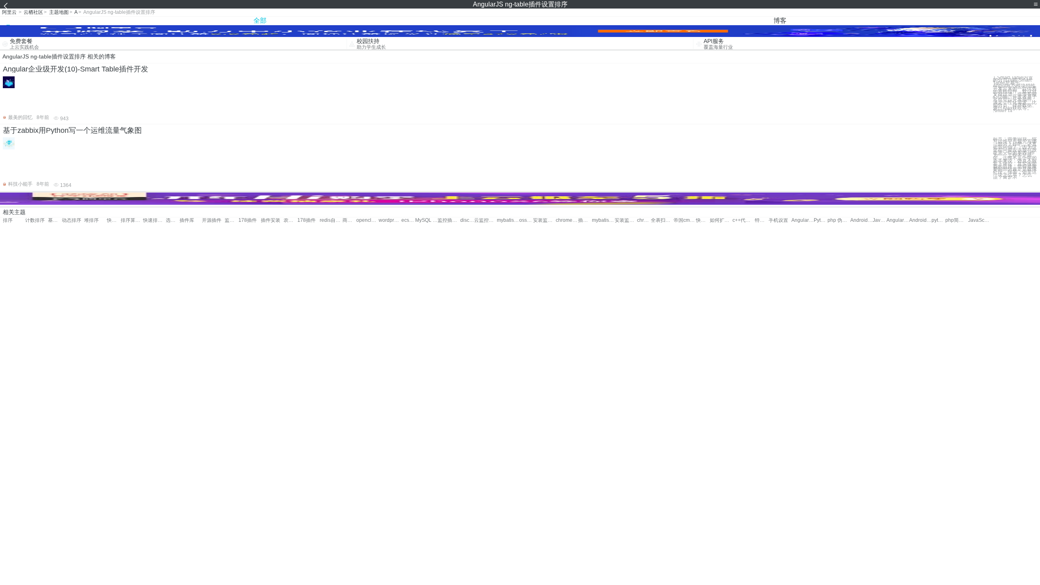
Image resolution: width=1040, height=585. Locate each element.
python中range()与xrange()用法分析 (938, 220)
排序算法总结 (132, 220)
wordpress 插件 (390, 220)
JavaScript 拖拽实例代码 (879, 220)
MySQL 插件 (426, 220)
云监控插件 (485, 220)
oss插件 (526, 220)
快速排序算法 (154, 220)
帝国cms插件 (685, 220)
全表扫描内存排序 (662, 220)
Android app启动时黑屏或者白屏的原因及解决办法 (861, 220)
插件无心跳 (585, 220)
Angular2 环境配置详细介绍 (897, 220)
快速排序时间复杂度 (703, 220)
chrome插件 (567, 220)
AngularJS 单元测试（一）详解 (802, 220)
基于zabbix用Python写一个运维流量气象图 (72, 130)
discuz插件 (467, 220)
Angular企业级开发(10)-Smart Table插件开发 (75, 69)
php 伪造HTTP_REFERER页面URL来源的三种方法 (839, 220)
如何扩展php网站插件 (721, 220)
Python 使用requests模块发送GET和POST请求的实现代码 (821, 220)
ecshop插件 (408, 220)
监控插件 (231, 220)
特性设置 (762, 220)
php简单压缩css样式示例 (956, 220)
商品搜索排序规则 (349, 220)
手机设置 (778, 220)
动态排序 (71, 220)
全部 (260, 20)
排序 (8, 220)
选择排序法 (173, 220)
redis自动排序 (331, 220)
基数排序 (55, 220)
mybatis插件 (508, 220)
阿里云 (9, 12)
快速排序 (114, 220)
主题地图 (59, 12)
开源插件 (211, 220)
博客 (780, 20)
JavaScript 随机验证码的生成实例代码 (979, 220)
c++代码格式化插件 (743, 220)
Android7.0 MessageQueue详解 (920, 220)
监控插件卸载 (449, 220)
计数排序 (35, 220)
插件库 (187, 220)
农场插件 (290, 220)
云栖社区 (33, 12)
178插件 (247, 220)
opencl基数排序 (367, 220)
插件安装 (270, 220)
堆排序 (91, 220)
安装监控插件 (544, 220)
